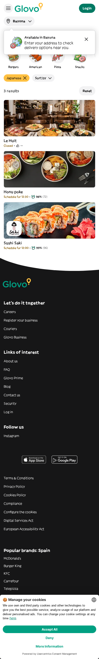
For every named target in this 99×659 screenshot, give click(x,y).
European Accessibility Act (24, 529)
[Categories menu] (8, 8)
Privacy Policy (14, 486)
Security (10, 403)
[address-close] (86, 39)
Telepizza (11, 589)
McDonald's (12, 558)
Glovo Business (15, 337)
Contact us (12, 395)
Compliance (13, 503)
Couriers (10, 329)
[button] (13, 58)
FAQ (7, 369)
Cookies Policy (15, 495)
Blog (7, 386)
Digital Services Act (18, 520)
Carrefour (11, 581)
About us (10, 361)
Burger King (12, 566)
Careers (10, 312)
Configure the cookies (20, 512)
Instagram (11, 436)
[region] (49, 58)
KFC (7, 573)
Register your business (21, 320)
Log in (8, 412)
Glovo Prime (13, 378)
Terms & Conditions (19, 478)
